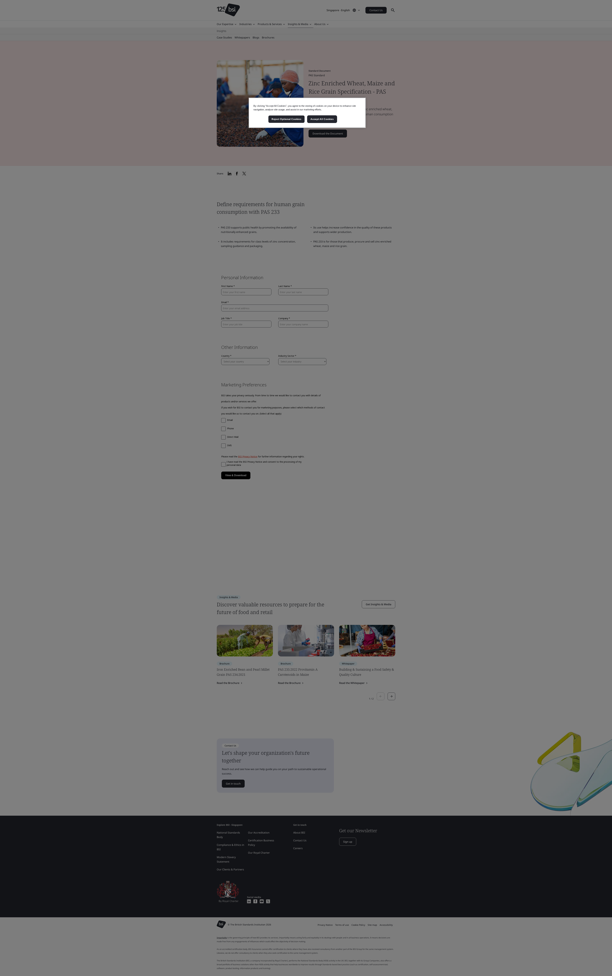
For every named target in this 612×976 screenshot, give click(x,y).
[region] (307, 113)
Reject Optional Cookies (286, 119)
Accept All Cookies (322, 119)
